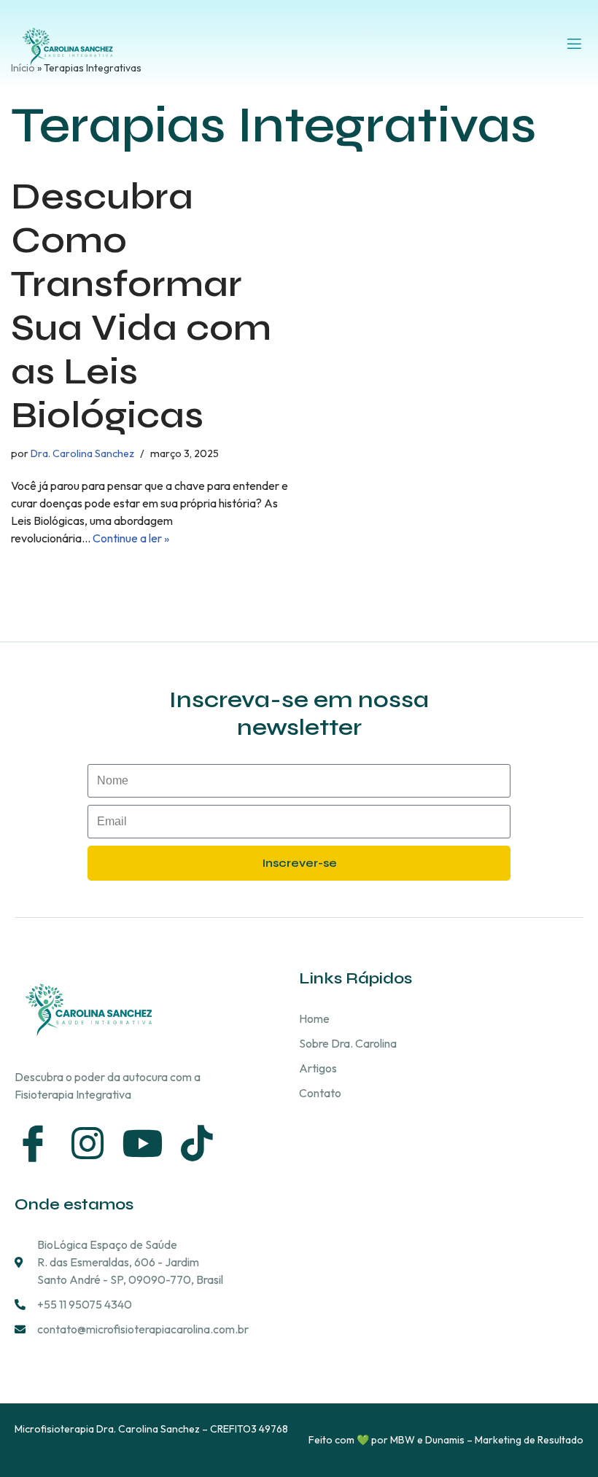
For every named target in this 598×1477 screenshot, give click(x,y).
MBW (402, 1439)
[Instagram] (87, 1143)
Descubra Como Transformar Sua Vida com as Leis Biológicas (141, 306)
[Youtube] (142, 1143)
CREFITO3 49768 (249, 1428)
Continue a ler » (131, 538)
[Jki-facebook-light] (33, 1143)
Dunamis (445, 1439)
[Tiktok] (197, 1143)
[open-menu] (574, 44)
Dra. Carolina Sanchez (82, 453)
